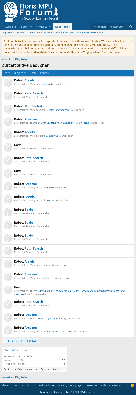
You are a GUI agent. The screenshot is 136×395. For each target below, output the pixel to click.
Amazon (31, 119)
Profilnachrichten (64, 32)
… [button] (17, 340)
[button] (31, 26)
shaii (48, 265)
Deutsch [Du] (12, 385)
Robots (44, 73)
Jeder (7, 73)
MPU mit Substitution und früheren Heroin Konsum (63, 122)
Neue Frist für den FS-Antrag (52, 318)
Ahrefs (30, 80)
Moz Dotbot (33, 106)
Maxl (48, 187)
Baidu (29, 210)
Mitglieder (62, 26)
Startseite (10, 26)
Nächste (31, 340)
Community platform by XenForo (68, 392)
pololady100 (52, 135)
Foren (24, 26)
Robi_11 (50, 278)
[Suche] (130, 26)
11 (22, 340)
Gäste (33, 73)
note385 (50, 200)
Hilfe (103, 385)
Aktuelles (41, 26)
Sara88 (49, 84)
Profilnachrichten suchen (89, 32)
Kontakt (26, 385)
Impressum (115, 385)
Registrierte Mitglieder (13, 32)
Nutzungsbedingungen (70, 385)
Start (125, 385)
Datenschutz (92, 385)
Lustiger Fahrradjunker (57, 109)
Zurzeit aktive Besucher (40, 32)
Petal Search (34, 93)
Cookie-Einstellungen (44, 385)
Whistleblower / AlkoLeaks (58, 331)
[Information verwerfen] (130, 41)
